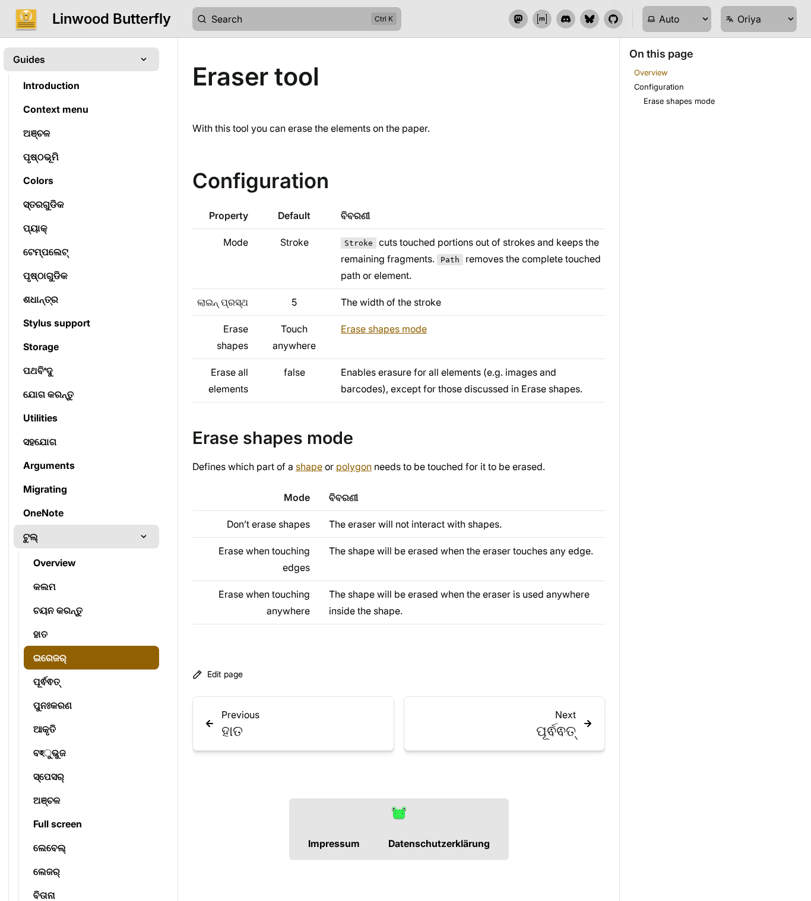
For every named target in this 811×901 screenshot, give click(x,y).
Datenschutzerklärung (439, 843)
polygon (354, 466)
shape (309, 466)
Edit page (225, 674)
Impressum (334, 843)
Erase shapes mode (384, 329)
